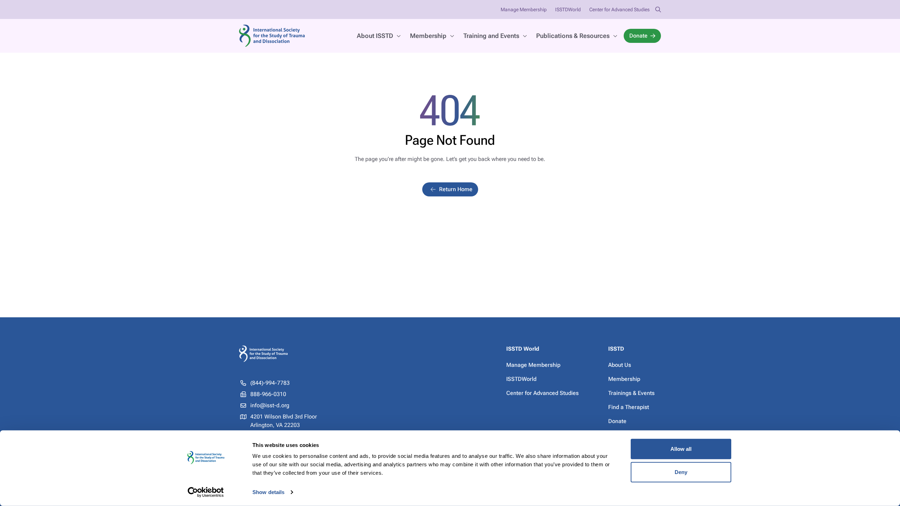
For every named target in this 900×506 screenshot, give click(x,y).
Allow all (681, 449)
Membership (428, 35)
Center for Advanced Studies (619, 9)
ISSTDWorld (568, 9)
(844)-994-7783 (270, 382)
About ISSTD (375, 35)
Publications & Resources (573, 35)
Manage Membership (524, 9)
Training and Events (491, 35)
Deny (681, 472)
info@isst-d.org (269, 405)
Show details (268, 492)
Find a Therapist (628, 407)
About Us (619, 365)
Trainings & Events (631, 393)
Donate (638, 35)
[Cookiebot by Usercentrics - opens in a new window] (206, 492)
